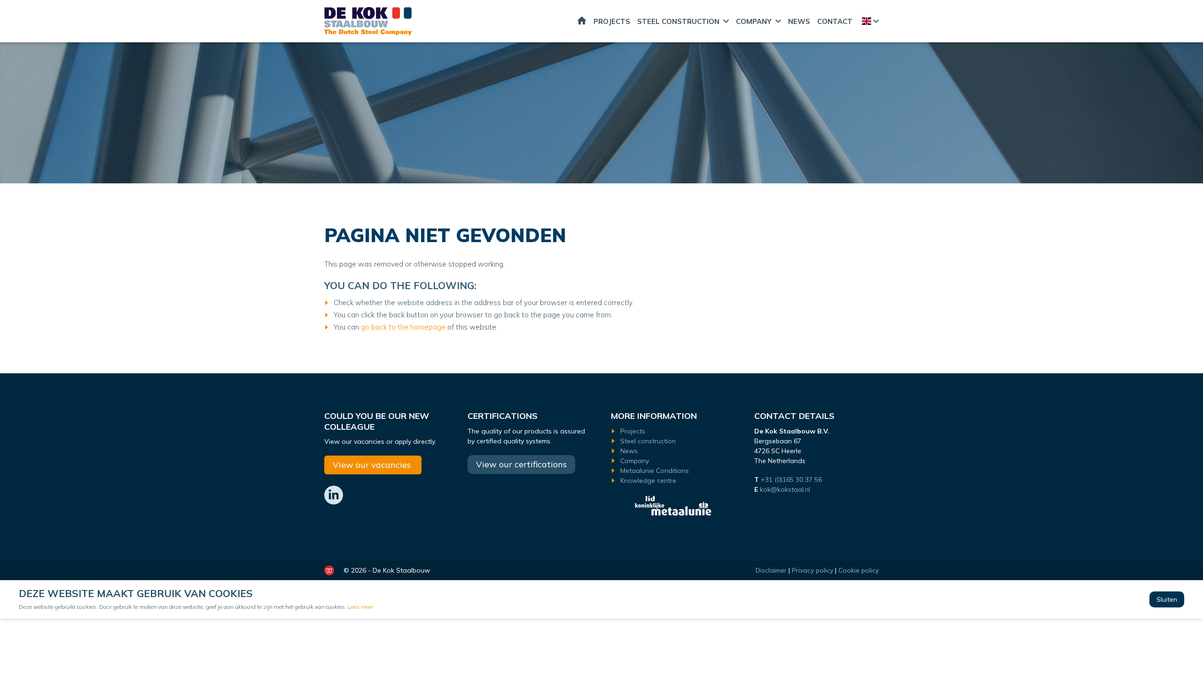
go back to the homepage (404, 327)
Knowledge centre (648, 480)
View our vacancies (373, 464)
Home (581, 20)
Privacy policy (812, 570)
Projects (612, 21)
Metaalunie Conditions (654, 470)
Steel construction (678, 21)
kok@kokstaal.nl (785, 489)
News (799, 21)
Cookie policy (858, 570)
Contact (834, 21)
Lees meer (361, 606)
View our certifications (521, 464)
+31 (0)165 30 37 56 (792, 479)
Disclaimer (771, 570)
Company (754, 21)
